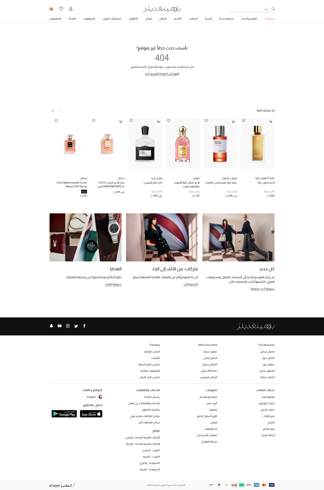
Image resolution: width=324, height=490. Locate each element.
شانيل (121, 178)
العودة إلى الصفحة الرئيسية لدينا (162, 73)
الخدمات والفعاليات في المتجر (144, 403)
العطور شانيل (266, 370)
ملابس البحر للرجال (150, 377)
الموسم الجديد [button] (249, 18)
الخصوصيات (210, 428)
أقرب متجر (211, 403)
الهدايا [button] (72, 18)
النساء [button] (208, 18)
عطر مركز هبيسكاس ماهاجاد (221, 182)
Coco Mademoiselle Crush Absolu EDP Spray (71, 184)
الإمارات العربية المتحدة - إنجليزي (143, 437)
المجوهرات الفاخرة (150, 370)
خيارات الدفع (267, 409)
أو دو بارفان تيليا (266, 182)
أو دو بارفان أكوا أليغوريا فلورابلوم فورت (187, 184)
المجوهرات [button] (89, 18)
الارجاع (271, 422)
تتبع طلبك (268, 416)
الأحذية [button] (177, 18)
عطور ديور (268, 364)
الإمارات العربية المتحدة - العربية (143, 443)
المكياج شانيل (209, 364)
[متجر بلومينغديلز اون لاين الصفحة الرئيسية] (162, 8)
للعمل (213, 422)
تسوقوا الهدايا (114, 284)
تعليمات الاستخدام (207, 435)
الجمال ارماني (210, 357)
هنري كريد (156, 178)
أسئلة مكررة (268, 435)
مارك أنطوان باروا (264, 178)
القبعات (155, 357)
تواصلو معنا (268, 396)
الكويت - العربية (151, 456)
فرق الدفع (268, 428)
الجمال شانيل (267, 351)
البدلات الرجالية (152, 351)
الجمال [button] (162, 18)
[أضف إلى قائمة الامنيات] (243, 121)
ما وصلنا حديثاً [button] (226, 18)
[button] (53, 110)
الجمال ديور (268, 357)
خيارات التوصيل (266, 403)
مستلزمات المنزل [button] (112, 18)
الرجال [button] (148, 18)
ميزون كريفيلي (229, 178)
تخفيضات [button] (269, 18)
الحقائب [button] (193, 18)
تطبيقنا (213, 409)
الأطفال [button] (133, 18)
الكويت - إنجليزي (151, 450)
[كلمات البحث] (273, 9)
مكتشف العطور (151, 409)
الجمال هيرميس (208, 377)
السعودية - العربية (150, 469)
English (91, 396)
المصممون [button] (55, 18)
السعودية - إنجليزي (150, 462)
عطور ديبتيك (210, 351)
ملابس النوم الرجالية (149, 364)
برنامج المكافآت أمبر (149, 422)
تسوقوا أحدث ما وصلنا (262, 288)
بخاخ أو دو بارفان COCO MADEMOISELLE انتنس (110, 184)
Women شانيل (209, 370)
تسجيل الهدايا (152, 396)
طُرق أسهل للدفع (207, 416)
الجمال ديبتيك (267, 377)
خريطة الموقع (209, 441)
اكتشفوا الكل (191, 284)
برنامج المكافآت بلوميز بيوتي (145, 416)
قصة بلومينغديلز (208, 396)
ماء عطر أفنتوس (153, 182)
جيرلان (196, 178)
